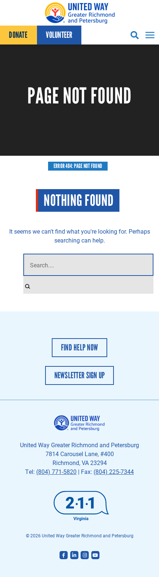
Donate (18, 35)
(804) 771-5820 (56, 471)
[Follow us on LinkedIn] (74, 555)
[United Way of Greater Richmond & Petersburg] (79, 13)
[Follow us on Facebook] (64, 555)
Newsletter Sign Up (79, 375)
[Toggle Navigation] (149, 35)
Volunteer (59, 35)
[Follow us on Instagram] (85, 555)
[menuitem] (18, 35)
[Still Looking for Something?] (27, 285)
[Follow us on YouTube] (95, 555)
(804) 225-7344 (114, 471)
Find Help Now (79, 347)
